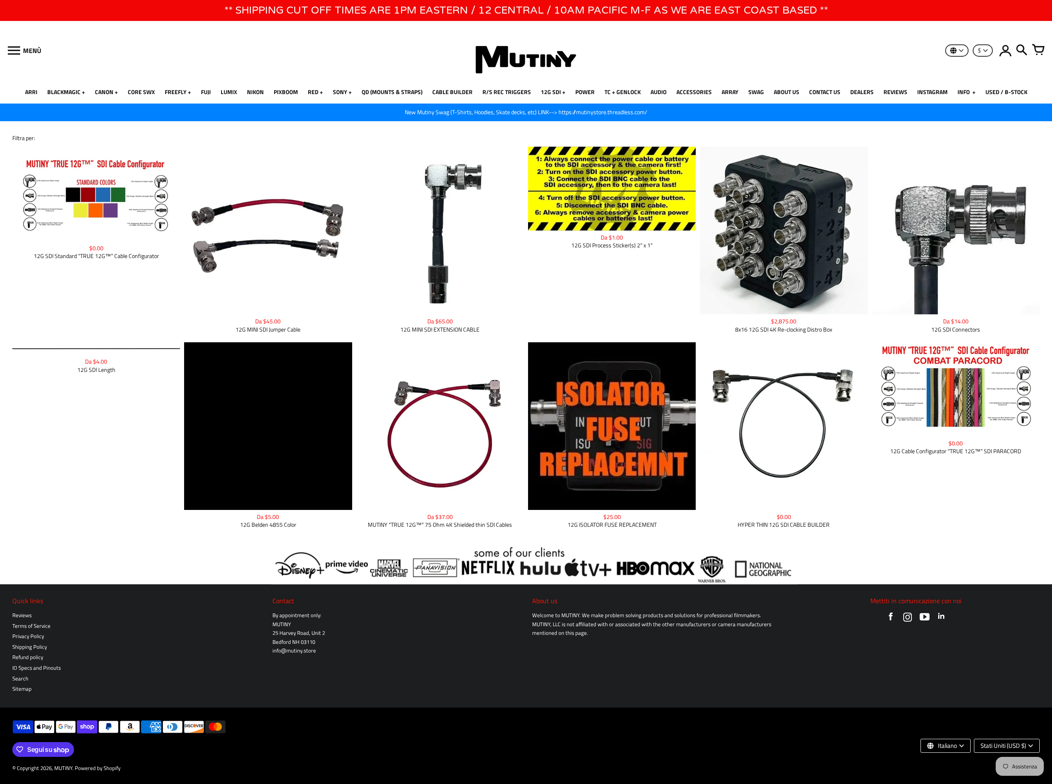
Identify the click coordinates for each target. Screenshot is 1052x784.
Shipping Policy (29, 647)
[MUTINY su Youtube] (924, 618)
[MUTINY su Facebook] (890, 618)
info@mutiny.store (294, 651)
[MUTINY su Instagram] (907, 618)
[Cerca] (1021, 50)
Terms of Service (31, 626)
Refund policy (27, 657)
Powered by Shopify (97, 768)
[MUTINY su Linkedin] (941, 618)
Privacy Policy (28, 636)
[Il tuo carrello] (1038, 50)
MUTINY (63, 768)
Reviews (22, 615)
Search (20, 679)
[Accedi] (1005, 50)
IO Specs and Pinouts (36, 668)
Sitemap (22, 689)
